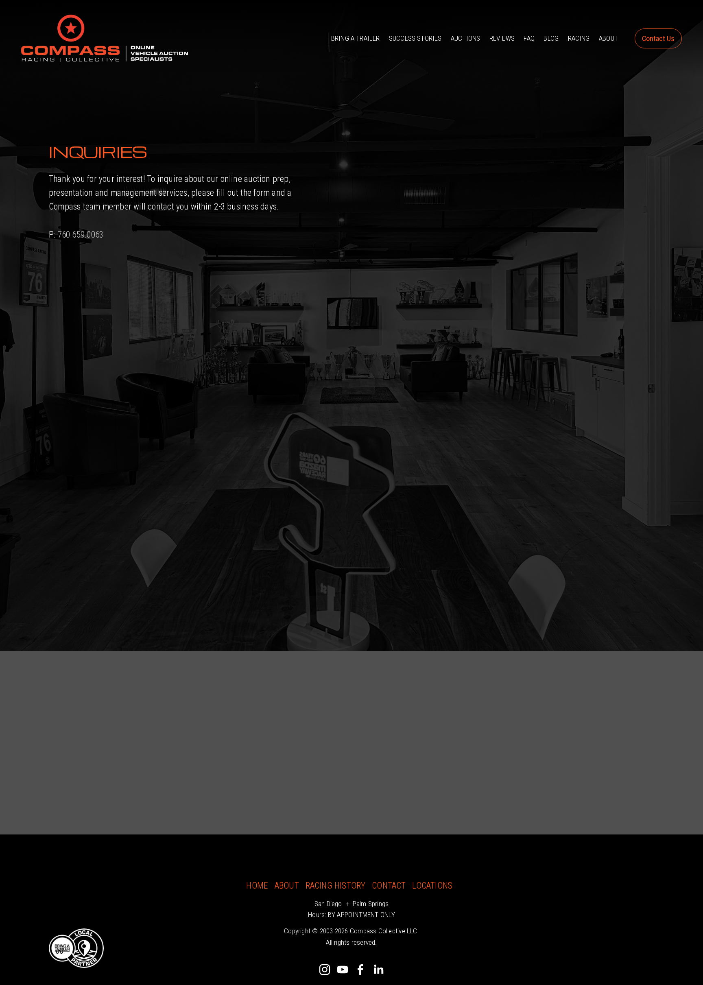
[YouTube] (342, 969)
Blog (551, 38)
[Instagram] (324, 969)
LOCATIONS (432, 885)
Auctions (465, 38)
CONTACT (389, 885)
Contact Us (658, 38)
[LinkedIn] (378, 969)
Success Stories (415, 38)
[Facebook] (360, 969)
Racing (579, 38)
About (608, 38)
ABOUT (287, 885)
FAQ (529, 38)
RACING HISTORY (336, 885)
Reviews (502, 38)
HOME (257, 885)
